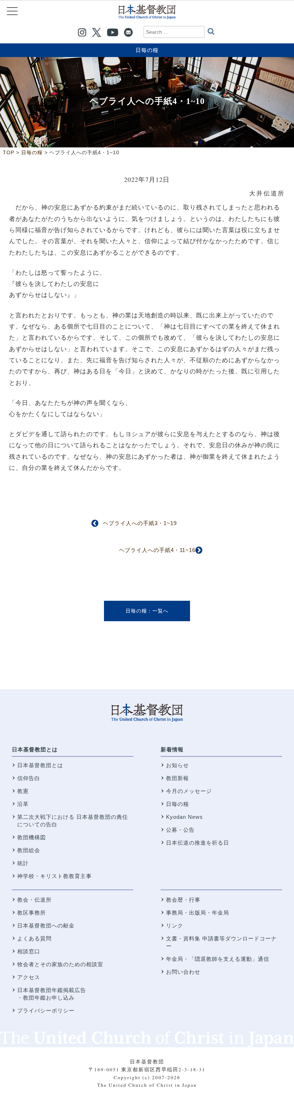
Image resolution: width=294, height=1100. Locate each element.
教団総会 (28, 850)
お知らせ (177, 765)
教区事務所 (31, 913)
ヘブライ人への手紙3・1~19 (140, 523)
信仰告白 (28, 778)
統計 (23, 863)
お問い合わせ (183, 972)
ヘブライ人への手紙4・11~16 (157, 550)
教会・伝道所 (34, 900)
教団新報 (177, 778)
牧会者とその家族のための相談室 (60, 964)
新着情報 (172, 749)
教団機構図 (31, 837)
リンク (174, 925)
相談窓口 (28, 951)
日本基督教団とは (35, 749)
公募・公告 (180, 830)
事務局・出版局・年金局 (197, 913)
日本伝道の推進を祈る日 (197, 843)
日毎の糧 (147, 50)
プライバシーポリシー (46, 1010)
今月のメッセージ (189, 791)
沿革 (23, 804)
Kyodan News (184, 817)
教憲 (23, 791)
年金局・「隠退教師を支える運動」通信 (217, 959)
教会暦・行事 (183, 900)
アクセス (28, 977)
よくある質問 (34, 938)
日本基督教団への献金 (46, 925)
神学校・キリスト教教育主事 (54, 876)
